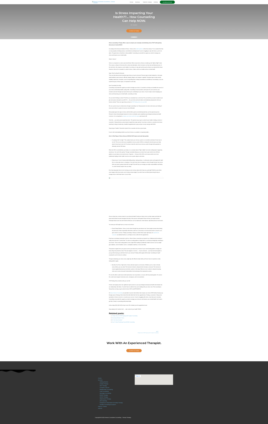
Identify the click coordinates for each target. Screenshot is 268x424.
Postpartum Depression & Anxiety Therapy (111, 402)
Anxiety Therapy (104, 383)
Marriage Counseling (105, 393)
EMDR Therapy (104, 395)
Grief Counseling (104, 391)
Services (137, 2)
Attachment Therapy (105, 399)
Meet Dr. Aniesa (147, 2)
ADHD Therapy (104, 397)
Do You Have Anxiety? (117, 320)
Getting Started (104, 382)
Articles (156, 2)
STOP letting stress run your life (139, 102)
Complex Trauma (104, 387)
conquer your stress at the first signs (131, 116)
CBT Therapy (103, 385)
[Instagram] (98, 414)
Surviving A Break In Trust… (118, 317)
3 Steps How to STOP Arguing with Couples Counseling (124, 315)
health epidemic (139, 48)
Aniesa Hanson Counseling (116, 292)
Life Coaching (103, 400)
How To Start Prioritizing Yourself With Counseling (123, 322)
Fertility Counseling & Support (108, 404)
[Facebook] (95, 414)
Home (131, 2)
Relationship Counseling (106, 389)
